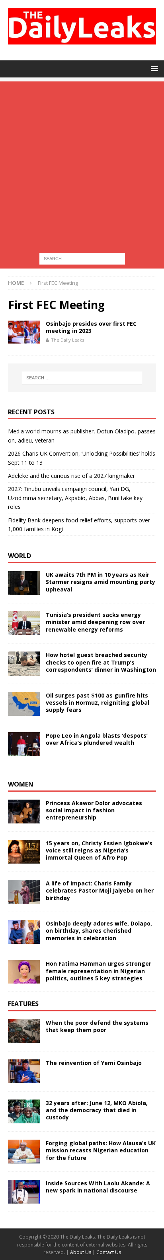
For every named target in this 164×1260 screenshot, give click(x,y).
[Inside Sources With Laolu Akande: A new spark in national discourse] (24, 1192)
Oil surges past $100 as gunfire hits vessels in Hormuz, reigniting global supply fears (97, 702)
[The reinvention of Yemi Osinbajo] (24, 1071)
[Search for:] (82, 258)
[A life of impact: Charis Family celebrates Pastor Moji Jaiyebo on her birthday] (24, 892)
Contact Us (108, 1252)
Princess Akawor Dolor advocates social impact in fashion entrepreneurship (94, 810)
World (19, 555)
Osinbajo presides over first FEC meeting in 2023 (91, 327)
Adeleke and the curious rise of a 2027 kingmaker (71, 475)
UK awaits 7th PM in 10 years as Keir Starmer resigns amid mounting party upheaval (100, 582)
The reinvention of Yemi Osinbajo (94, 1063)
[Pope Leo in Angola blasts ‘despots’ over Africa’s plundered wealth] (24, 744)
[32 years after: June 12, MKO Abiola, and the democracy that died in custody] (24, 1111)
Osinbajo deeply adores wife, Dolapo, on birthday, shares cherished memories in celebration (99, 930)
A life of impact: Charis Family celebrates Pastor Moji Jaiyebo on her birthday (100, 890)
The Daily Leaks (67, 340)
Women (20, 784)
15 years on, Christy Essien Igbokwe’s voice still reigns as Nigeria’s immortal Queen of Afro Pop (99, 850)
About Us (81, 1252)
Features (23, 1003)
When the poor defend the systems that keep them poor (97, 1026)
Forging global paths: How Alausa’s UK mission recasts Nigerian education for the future (101, 1150)
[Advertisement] (82, 163)
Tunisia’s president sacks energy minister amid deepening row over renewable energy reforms (95, 622)
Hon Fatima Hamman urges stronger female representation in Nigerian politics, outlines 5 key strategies (98, 971)
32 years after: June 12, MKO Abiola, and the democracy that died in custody (97, 1110)
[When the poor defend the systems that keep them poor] (24, 1031)
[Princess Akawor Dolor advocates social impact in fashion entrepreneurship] (24, 811)
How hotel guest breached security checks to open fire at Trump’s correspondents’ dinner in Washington (101, 662)
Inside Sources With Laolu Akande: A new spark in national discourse (98, 1186)
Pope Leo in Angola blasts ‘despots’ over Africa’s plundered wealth (97, 739)
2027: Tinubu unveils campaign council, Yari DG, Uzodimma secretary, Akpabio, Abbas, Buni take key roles (75, 497)
